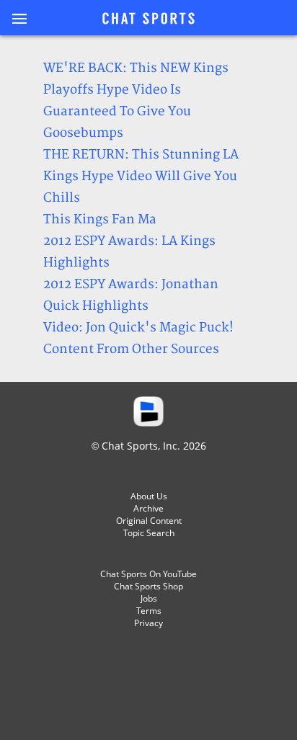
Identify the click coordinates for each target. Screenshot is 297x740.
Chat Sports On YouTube (148, 574)
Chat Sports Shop (148, 586)
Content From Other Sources (131, 349)
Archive (148, 508)
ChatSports (148, 19)
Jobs (149, 598)
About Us (148, 496)
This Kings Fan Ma (99, 219)
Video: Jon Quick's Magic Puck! (138, 327)
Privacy (148, 623)
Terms (148, 611)
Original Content (149, 520)
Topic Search (148, 533)
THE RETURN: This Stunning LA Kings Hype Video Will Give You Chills (141, 176)
